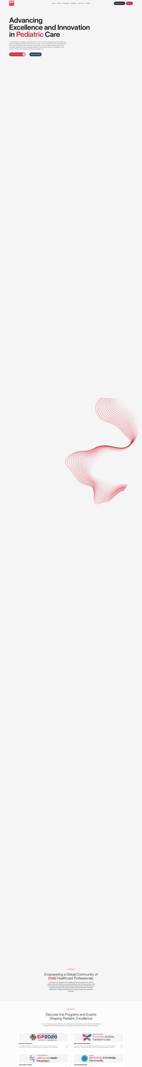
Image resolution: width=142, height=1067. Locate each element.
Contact (87, 3)
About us (80, 3)
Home (53, 3)
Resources (66, 3)
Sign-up (129, 3)
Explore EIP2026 (35, 54)
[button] (59, 3)
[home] (13, 3)
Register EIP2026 (119, 3)
